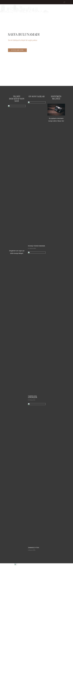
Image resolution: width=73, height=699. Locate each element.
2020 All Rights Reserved (53, 564)
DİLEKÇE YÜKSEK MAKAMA (36, 246)
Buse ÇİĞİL (32, 550)
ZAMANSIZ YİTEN (33, 547)
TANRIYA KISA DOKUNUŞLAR (32, 396)
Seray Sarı (32, 400)
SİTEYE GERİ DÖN (17, 50)
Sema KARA (32, 248)
